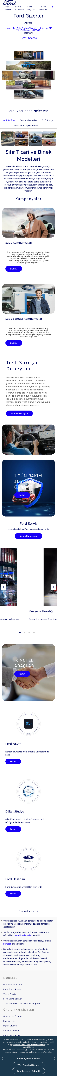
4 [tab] (34, 632)
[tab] (43, 123)
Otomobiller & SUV (13, 984)
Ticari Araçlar (10, 994)
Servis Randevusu (28, 536)
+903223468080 (28, 38)
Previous (3, 587)
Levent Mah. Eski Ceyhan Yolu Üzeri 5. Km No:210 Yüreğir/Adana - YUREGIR (28, 29)
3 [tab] (29, 632)
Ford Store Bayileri (12, 999)
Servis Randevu (19, 8)
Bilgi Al (13, 268)
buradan (7, 943)
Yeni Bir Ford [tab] (9, 120)
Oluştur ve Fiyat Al (12, 1016)
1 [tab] (20, 632)
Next (53, 587)
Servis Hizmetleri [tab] (29, 120)
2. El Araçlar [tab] (48, 120)
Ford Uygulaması (11, 1035)
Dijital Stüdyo (10, 1026)
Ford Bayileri (31, 8)
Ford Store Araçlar (12, 989)
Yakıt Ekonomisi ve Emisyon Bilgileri (21, 1004)
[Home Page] (10, 4)
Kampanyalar (10, 1021)
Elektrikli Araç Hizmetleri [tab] (26, 125)
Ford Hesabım (43, 8)
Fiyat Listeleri (8, 8)
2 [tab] (24, 632)
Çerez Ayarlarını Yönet (28, 1058)
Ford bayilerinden (23, 935)
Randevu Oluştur (19, 413)
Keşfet (22, 495)
